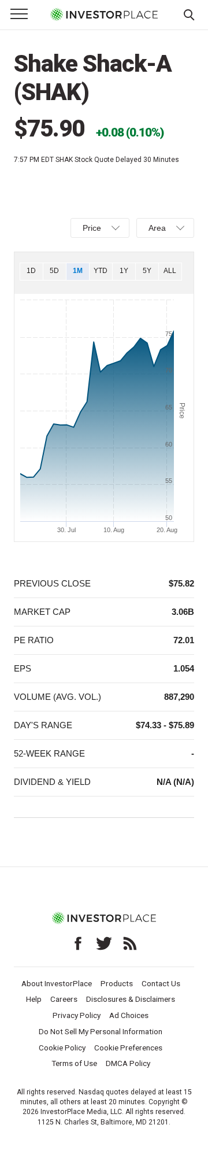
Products (117, 983)
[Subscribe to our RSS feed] (130, 943)
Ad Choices (128, 1015)
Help (34, 999)
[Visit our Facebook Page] (78, 943)
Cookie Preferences (128, 1047)
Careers (63, 999)
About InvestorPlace (56, 983)
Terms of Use (74, 1063)
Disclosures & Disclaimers (130, 999)
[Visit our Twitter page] (104, 943)
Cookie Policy (62, 1047)
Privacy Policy (77, 1015)
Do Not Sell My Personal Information (100, 1031)
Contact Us (161, 983)
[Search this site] (189, 13)
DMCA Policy (128, 1063)
